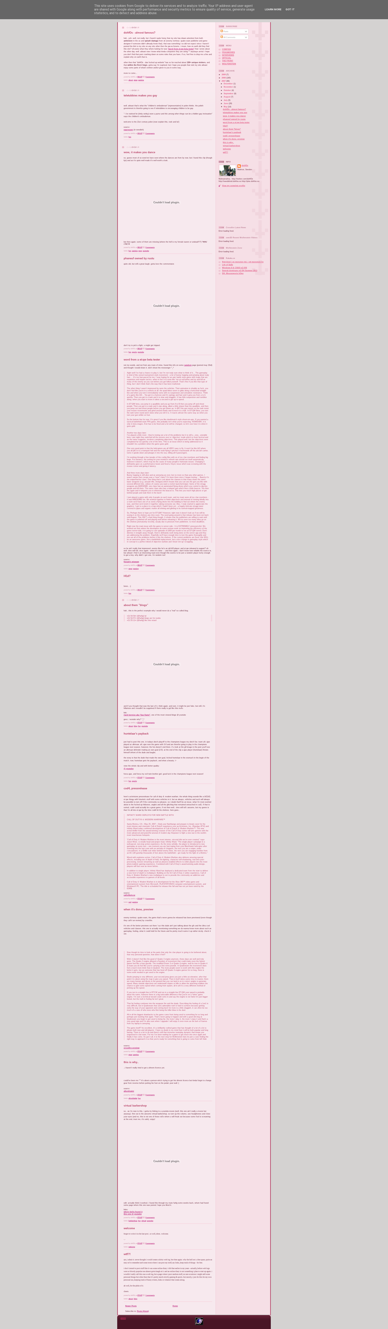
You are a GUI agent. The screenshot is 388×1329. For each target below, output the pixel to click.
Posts (225, 32)
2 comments (150, 133)
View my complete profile (233, 186)
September (229, 94)
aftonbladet (129, 1091)
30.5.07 (139, 77)
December (228, 84)
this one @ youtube (133, 1214)
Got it (290, 9)
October (228, 90)
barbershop (133, 1221)
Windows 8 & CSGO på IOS (234, 268)
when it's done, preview (138, 909)
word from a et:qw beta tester (142, 359)
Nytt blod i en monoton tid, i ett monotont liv (243, 262)
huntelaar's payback (136, 733)
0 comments (150, 77)
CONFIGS (226, 49)
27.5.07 (139, 723)
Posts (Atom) (143, 1311)
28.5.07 (139, 247)
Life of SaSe (227, 265)
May (226, 107)
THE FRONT (227, 61)
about (131, 80)
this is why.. (131, 1062)
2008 (224, 78)
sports (134, 352)
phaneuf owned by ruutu (139, 258)
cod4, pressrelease (135, 788)
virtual (143, 1221)
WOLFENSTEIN (229, 64)
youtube (146, 251)
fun (130, 137)
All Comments (229, 37)
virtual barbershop (135, 1105)
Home (175, 1306)
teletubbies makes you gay (140, 95)
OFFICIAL (226, 58)
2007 (224, 81)
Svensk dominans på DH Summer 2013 (239, 271)
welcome (129, 1228)
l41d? (127, 576)
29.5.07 (139, 133)
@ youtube (129, 768)
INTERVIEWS (228, 55)
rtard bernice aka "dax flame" (137, 715)
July (226, 100)
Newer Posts (131, 1306)
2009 (224, 75)
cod (130, 902)
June (226, 103)
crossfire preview (131, 1048)
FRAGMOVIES (228, 52)
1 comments (150, 1295)
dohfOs (244, 165)
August (227, 97)
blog (135, 726)
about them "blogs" (136, 605)
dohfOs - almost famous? (139, 32)
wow (140, 251)
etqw (135, 80)
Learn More (273, 9)
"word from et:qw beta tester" (181, 49)
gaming (141, 80)
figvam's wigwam (131, 562)
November (229, 87)
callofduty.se (129, 895)
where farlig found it (133, 1212)
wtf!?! (127, 1254)
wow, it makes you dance (139, 152)
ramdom (188, 365)
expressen (128, 130)
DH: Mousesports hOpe (233, 273)
